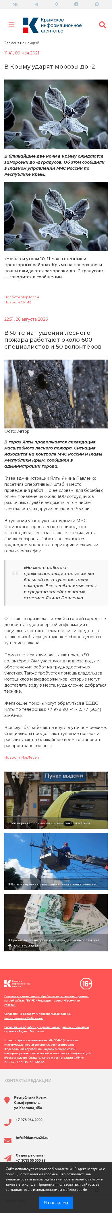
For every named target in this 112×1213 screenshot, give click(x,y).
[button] (103, 25)
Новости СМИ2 (17, 302)
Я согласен (56, 1202)
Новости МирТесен (21, 297)
